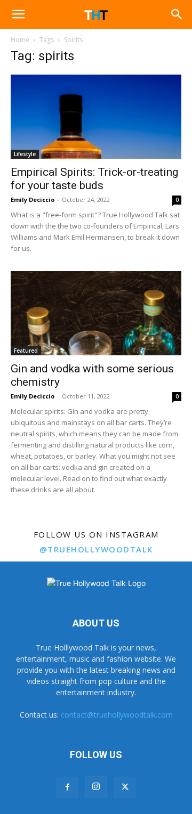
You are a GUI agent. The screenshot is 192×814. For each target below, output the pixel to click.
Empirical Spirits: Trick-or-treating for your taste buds (94, 179)
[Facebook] (67, 787)
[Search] (177, 14)
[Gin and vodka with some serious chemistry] (96, 313)
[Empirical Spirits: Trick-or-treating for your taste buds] (96, 117)
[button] (18, 14)
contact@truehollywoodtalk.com (117, 715)
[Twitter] (124, 787)
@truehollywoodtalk (96, 549)
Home (20, 39)
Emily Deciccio (32, 200)
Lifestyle (25, 154)
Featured (26, 350)
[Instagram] (96, 786)
